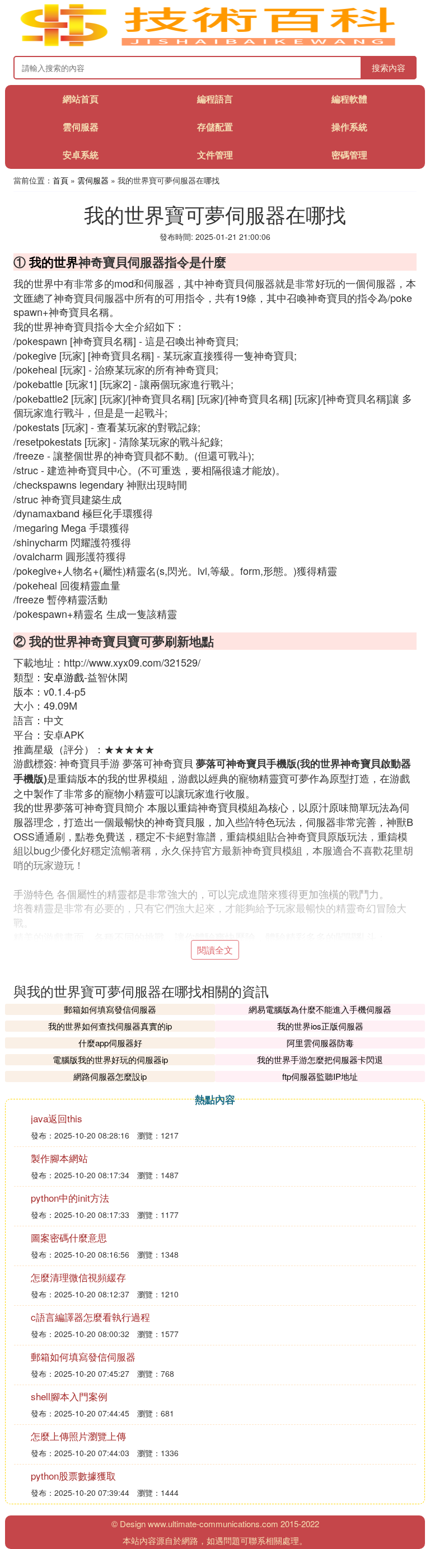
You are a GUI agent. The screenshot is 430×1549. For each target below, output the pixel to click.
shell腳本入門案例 (69, 1396)
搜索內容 (388, 67)
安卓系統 (81, 154)
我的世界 (53, 262)
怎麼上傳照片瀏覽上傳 (78, 1436)
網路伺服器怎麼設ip (110, 1076)
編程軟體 (349, 98)
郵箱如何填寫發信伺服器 (110, 1009)
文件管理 (215, 154)
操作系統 (349, 126)
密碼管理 (349, 154)
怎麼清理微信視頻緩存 (78, 1277)
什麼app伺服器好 (110, 1043)
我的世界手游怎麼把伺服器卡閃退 (320, 1059)
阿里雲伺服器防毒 (320, 1043)
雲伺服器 (81, 126)
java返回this (56, 1118)
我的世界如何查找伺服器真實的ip (110, 1026)
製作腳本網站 (59, 1158)
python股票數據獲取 (73, 1475)
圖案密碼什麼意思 (69, 1237)
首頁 (60, 180)
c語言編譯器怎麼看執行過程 (90, 1317)
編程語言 (215, 98)
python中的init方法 (70, 1198)
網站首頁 (81, 98)
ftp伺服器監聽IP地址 (320, 1076)
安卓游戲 (64, 676)
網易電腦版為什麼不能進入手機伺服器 (320, 1009)
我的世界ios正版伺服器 (320, 1026)
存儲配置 (215, 126)
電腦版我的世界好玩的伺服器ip (110, 1059)
